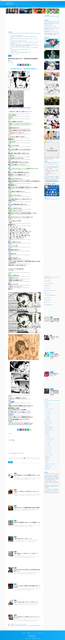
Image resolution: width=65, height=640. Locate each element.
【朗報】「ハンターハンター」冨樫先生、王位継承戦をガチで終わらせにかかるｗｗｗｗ (51, 171)
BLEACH (10, 433)
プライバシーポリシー (26, 6)
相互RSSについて (34, 6)
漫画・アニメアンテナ (48, 278)
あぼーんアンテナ (47, 299)
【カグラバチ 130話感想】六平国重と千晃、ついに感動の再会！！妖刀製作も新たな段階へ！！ (24, 36)
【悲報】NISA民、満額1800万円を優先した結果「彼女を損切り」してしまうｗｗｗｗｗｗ (23, 38)
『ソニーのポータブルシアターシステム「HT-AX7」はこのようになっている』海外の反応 (23, 47)
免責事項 (17, 6)
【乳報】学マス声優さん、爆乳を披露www (17, 40)
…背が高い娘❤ (13, 50)
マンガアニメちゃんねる (48, 283)
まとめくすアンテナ (47, 297)
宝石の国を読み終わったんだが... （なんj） (51, 31)
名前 (9, 453)
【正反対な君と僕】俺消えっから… (51, 173)
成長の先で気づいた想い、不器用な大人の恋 (17, 35)
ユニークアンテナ (47, 287)
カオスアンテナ (47, 302)
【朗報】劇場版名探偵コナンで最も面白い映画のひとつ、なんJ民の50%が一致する (51, 34)
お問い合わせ (10, 6)
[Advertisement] (24, 23)
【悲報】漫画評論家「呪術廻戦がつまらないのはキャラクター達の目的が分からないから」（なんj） (51, 94)
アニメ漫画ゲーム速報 (32, 637)
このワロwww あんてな (48, 304)
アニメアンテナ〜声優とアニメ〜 (50, 295)
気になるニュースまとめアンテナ (50, 290)
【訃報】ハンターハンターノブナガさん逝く (18, 624)
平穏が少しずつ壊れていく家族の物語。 (52, 475)
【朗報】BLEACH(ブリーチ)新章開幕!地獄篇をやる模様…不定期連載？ (27, 507)
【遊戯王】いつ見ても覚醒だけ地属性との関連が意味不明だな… (20, 49)
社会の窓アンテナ (47, 285)
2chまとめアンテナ (47, 280)
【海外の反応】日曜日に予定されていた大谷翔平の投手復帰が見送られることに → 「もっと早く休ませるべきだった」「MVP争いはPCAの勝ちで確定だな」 (24, 46)
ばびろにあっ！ (10, 4)
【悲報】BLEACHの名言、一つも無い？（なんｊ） (23, 538)
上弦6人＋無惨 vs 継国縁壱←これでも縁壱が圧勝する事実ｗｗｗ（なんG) (51, 23)
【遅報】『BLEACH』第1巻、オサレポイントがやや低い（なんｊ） (26, 602)
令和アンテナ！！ (47, 292)
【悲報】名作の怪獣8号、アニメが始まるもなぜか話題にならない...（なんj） (51, 29)
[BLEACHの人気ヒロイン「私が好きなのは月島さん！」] (26, 65)
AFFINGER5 (38, 638)
